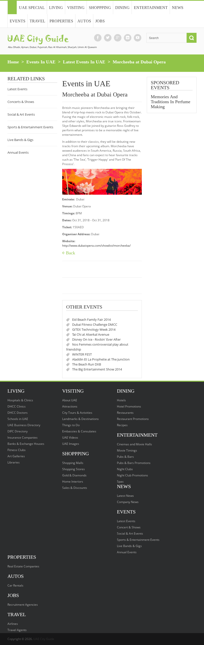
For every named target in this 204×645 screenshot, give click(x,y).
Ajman (25, 47)
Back (70, 252)
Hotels (121, 400)
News (177, 7)
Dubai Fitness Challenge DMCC (94, 324)
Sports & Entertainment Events (30, 127)
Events (17, 21)
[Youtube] (137, 38)
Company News (128, 502)
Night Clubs (125, 469)
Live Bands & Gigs (20, 140)
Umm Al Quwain (87, 47)
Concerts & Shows (20, 101)
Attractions (69, 406)
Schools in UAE (17, 419)
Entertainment (151, 7)
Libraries (13, 462)
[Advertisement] (172, 195)
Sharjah (72, 47)
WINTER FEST (82, 354)
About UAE (69, 400)
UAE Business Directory (23, 425)
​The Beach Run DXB (86, 364)
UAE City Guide (43, 639)
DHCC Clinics (16, 406)
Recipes (122, 425)
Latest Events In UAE (84, 61)
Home (13, 61)
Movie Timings (127, 450)
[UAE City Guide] (12, 7)
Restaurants (125, 413)
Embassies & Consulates (79, 431)
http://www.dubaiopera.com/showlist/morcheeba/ (96, 245)
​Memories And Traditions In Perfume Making (170, 101)
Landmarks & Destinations (80, 419)
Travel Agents (17, 630)
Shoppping (100, 7)
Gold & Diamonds (74, 475)
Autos (84, 21)
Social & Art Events (21, 114)
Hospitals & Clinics (20, 400)
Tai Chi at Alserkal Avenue (90, 334)
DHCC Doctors (17, 413)
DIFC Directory (17, 431)
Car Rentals (15, 585)
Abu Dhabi (14, 47)
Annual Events (18, 152)
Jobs (100, 21)
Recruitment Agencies (22, 604)
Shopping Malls (72, 463)
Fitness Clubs (16, 450)
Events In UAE (40, 61)
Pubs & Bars (125, 457)
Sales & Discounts (74, 488)
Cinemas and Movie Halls (134, 444)
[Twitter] (107, 38)
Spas (120, 481)
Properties (61, 21)
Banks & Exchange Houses (25, 444)
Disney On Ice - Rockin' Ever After (96, 339)
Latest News (125, 496)
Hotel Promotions (129, 406)
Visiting (76, 7)
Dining (122, 7)
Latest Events (17, 89)
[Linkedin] (127, 38)
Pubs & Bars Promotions (134, 463)
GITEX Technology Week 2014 (93, 329)
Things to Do (71, 425)
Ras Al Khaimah (57, 47)
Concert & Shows (129, 527)
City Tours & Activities (77, 413)
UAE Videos (70, 437)
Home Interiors (72, 481)
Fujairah (42, 47)
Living (56, 7)
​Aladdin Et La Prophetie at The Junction (101, 359)
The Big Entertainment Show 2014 (97, 369)
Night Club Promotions (132, 475)
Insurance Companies (22, 437)
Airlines (12, 624)
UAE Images (70, 444)
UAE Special (32, 7)
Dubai (33, 47)
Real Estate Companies (23, 566)
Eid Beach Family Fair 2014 (91, 319)
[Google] (117, 38)
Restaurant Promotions (133, 419)
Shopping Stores (73, 469)
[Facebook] (98, 38)
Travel (37, 21)
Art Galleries (16, 456)
